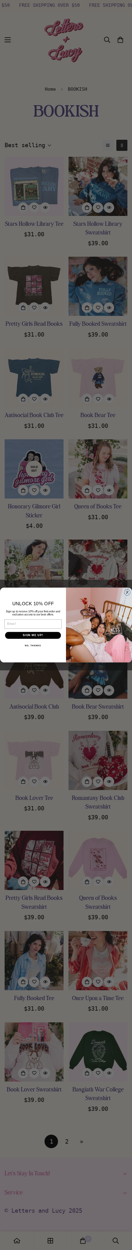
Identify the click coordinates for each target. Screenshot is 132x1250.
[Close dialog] (127, 592)
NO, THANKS (33, 645)
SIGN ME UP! (33, 635)
